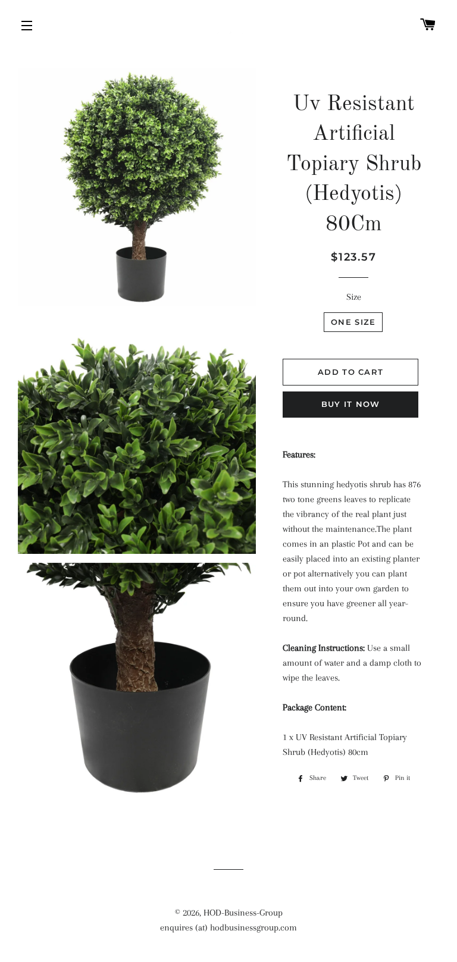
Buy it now (350, 404)
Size (353, 297)
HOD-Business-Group (243, 912)
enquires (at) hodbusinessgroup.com (228, 927)
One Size (353, 322)
